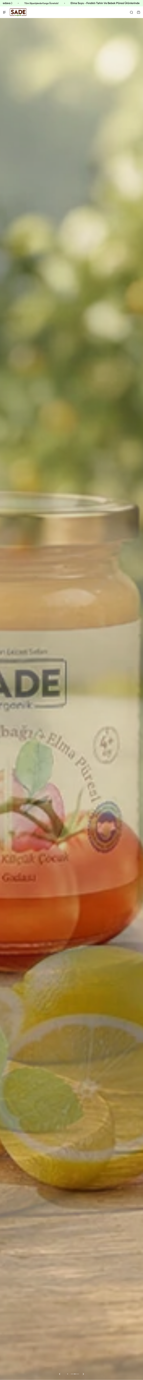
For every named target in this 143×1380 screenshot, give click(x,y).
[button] (59, 1374)
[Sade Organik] (18, 12)
